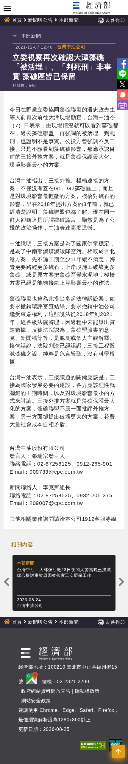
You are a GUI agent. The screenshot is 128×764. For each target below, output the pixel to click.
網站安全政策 (36, 700)
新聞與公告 (40, 20)
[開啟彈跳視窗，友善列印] (111, 20)
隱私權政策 (87, 691)
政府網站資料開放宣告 (46, 691)
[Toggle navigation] (7, 8)
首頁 (17, 20)
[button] (118, 751)
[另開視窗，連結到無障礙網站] (93, 745)
